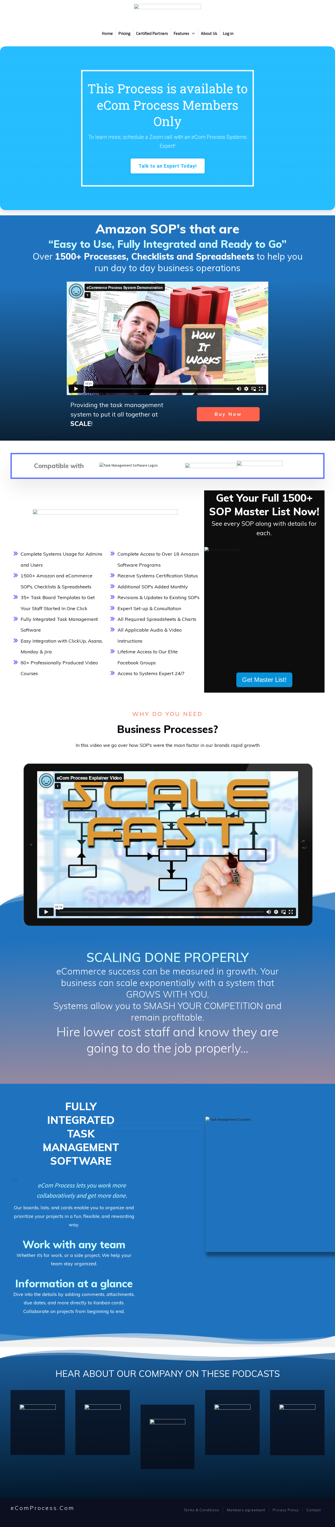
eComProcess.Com (43, 1508)
